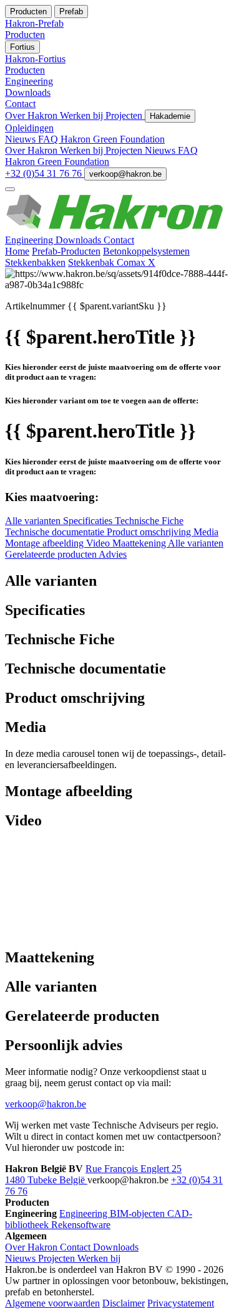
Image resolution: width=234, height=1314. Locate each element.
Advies (113, 554)
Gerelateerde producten (52, 554)
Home (17, 251)
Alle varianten (34, 520)
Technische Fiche (149, 520)
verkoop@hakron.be (125, 174)
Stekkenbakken (35, 262)
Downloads (80, 240)
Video (99, 543)
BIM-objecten (138, 1213)
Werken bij (82, 115)
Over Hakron (32, 115)
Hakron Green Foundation (113, 139)
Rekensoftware (80, 1224)
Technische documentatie (56, 532)
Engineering (30, 240)
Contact (119, 240)
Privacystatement (180, 1303)
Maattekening (140, 543)
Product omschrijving (150, 532)
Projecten (125, 115)
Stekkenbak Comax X (111, 262)
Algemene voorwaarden (52, 1303)
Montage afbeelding (45, 543)
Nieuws (21, 139)
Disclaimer (123, 1303)
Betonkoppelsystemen (146, 251)
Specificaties (89, 520)
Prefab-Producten (66, 251)
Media (205, 532)
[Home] (117, 228)
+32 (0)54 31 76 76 (44, 173)
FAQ (49, 139)
